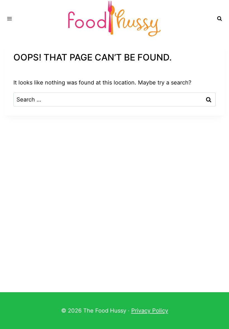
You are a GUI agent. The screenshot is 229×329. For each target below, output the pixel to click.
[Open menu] (9, 18)
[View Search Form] (219, 19)
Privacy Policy (149, 310)
